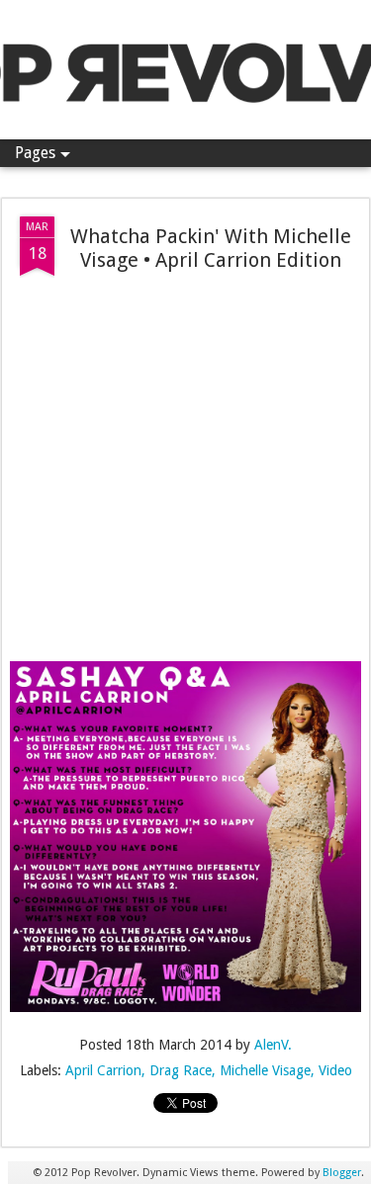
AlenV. (273, 1045)
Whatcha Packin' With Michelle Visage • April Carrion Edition (210, 248)
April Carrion (103, 1070)
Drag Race (180, 1070)
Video (335, 1070)
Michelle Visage (265, 1070)
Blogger (342, 1172)
